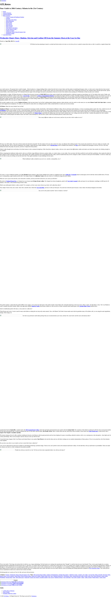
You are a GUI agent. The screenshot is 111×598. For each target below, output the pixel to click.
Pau (92, 576)
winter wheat (102, 577)
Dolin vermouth (98, 574)
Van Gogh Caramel (75, 577)
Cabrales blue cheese (63, 574)
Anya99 (17, 41)
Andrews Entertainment (52, 574)
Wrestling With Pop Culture (9, 593)
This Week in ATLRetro (12, 28)
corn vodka (85, 574)
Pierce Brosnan (97, 576)
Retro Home (9, 23)
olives (70, 576)
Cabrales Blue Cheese (84, 306)
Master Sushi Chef (45, 576)
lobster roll (34, 576)
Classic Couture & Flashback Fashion (15, 17)
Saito (14, 577)
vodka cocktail (88, 577)
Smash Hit (26, 577)
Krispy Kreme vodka (26, 576)
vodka (82, 577)
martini (39, 576)
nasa (52, 576)
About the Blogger (7, 14)
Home (4, 11)
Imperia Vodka (35, 306)
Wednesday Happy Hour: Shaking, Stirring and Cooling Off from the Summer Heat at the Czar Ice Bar (40, 38)
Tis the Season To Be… (11, 29)
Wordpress (33, 596)
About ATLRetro (7, 13)
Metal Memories (10, 21)
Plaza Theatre (6, 592)
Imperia (12, 576)
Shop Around (9, 26)
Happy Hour (3, 576)
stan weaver (51, 577)
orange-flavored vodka (78, 576)
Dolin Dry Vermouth (71, 174)
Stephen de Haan (58, 577)
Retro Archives (6, 15)
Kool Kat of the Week (11, 19)
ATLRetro (6, 596)
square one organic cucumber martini (39, 577)
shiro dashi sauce (20, 577)
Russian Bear (9, 577)
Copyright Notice (7, 34)
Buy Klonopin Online (94, 568)
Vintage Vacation (10, 30)
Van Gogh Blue (40, 187)
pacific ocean (87, 576)
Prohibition (3, 110)
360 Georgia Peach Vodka (32, 430)
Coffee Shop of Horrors (8, 590)
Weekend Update (10, 33)
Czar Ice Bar (26, 95)
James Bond (17, 576)
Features (8, 18)
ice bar (8, 576)
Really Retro (9, 22)
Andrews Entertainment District (45, 95)
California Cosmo (73, 574)
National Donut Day (11, 181)
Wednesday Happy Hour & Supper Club (15, 32)
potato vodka (104, 576)
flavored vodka (106, 574)
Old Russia (66, 576)
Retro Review (9, 25)
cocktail (80, 574)
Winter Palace (38, 113)
